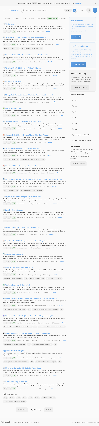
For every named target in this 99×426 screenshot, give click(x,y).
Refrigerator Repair (33, 186)
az (12, 397)
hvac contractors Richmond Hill (13, 278)
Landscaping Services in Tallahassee (14, 344)
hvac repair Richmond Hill (54, 278)
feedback (78, 3)
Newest (8, 18)
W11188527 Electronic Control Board (32, 48)
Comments (42, 18)
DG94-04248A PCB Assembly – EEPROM (32, 159)
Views (17, 18)
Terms (26, 422)
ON (26, 278)
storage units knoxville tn (11, 221)
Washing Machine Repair (35, 44)
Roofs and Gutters (42, 261)
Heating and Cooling (34, 275)
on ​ (31, 397)
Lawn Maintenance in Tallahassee (42, 344)
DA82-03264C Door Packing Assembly (31, 190)
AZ (35, 327)
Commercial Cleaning (41, 115)
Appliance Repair (40, 358)
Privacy (20, 422)
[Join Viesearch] (82, 10)
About (15, 422)
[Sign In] (88, 10)
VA (32, 361)
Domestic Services (35, 375)
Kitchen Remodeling (44, 323)
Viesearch (13, 10)
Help (30, 422)
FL (29, 344)
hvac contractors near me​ (37, 278)
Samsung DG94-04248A (11, 159)
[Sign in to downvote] (9, 31)
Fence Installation (35, 88)
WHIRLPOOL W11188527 (11, 48)
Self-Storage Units (34, 102)
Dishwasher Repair (35, 75)
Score (25, 18)
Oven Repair (31, 155)
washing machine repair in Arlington (46, 361)
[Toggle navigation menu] (3, 10)
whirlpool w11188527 (49, 397)
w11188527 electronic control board (15, 401)
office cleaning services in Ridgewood (14, 309)
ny (6, 397)
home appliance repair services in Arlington (16, 361)
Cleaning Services (40, 305)
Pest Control (35, 292)
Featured (64, 18)
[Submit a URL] (95, 10)
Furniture (31, 31)
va (19, 397)
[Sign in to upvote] (5, 31)
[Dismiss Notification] (95, 3)
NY (29, 309)
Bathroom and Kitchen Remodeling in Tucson (51, 327)
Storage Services (41, 217)
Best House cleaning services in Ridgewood (45, 309)
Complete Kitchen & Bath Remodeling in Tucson (17, 327)
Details (48, 31)
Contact (36, 422)
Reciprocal (53, 18)
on (37, 397)
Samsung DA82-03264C (11, 190)
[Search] (74, 10)
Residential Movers (40, 129)
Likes (33, 18)
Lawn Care (33, 62)
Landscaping (46, 340)
